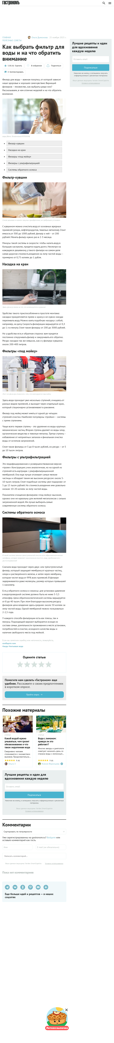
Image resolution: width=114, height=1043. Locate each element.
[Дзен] (45, 887)
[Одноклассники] (22, 887)
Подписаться (34, 794)
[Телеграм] (7, 887)
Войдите (51, 837)
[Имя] (17, 847)
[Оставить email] (34, 786)
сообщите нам (9, 643)
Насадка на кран (17, 149)
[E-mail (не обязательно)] (51, 847)
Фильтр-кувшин (16, 143)
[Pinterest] (30, 887)
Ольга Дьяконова (40, 37)
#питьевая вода (15, 646)
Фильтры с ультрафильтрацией (24, 163)
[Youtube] (38, 887)
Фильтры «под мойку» (19, 156)
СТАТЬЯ (8, 735)
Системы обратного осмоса (22, 169)
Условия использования (34, 811)
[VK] (15, 887)
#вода (5, 646)
